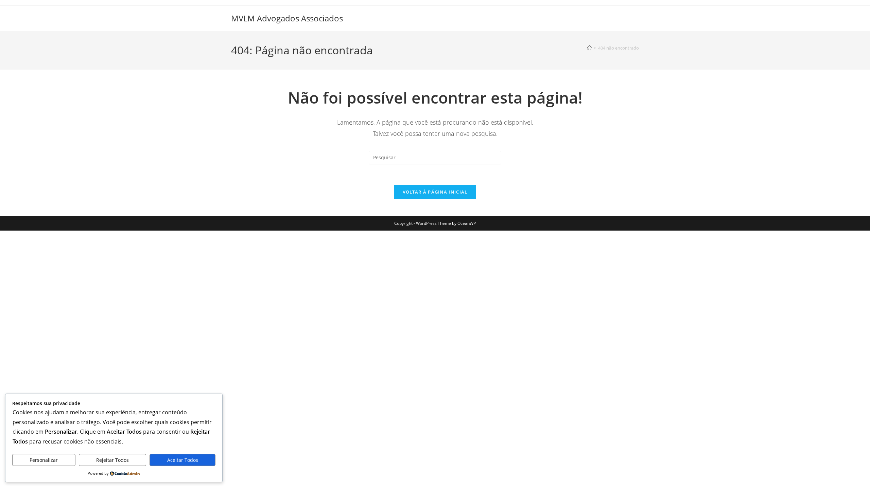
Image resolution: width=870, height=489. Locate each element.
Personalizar (44, 460)
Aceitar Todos (182, 460)
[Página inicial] (589, 48)
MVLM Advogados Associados (287, 18)
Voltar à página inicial (435, 192)
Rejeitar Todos (112, 460)
